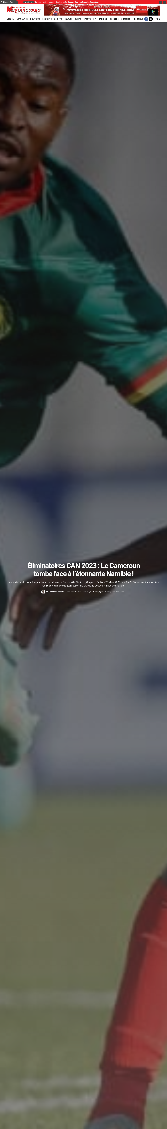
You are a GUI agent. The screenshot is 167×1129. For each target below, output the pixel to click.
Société (58, 19)
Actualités (22, 19)
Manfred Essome (57, 592)
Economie (47, 19)
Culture (68, 19)
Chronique (126, 19)
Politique (35, 19)
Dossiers (114, 19)
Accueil (10, 19)
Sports (87, 19)
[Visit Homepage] (24, 10)
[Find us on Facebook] (146, 19)
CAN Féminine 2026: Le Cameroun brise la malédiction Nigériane (63, 2)
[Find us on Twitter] (151, 19)
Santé (78, 19)
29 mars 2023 (72, 592)
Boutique (138, 19)
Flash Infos (94, 592)
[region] (102, 10)
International (100, 19)
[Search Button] (160, 19)
